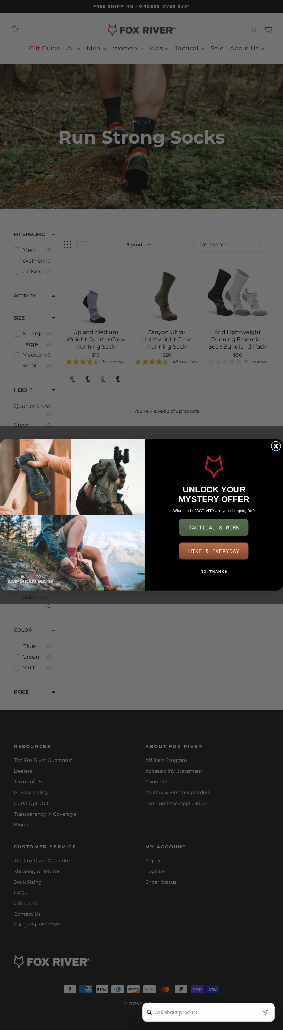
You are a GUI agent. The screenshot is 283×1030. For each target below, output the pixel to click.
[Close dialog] (276, 446)
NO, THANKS (214, 572)
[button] (214, 528)
